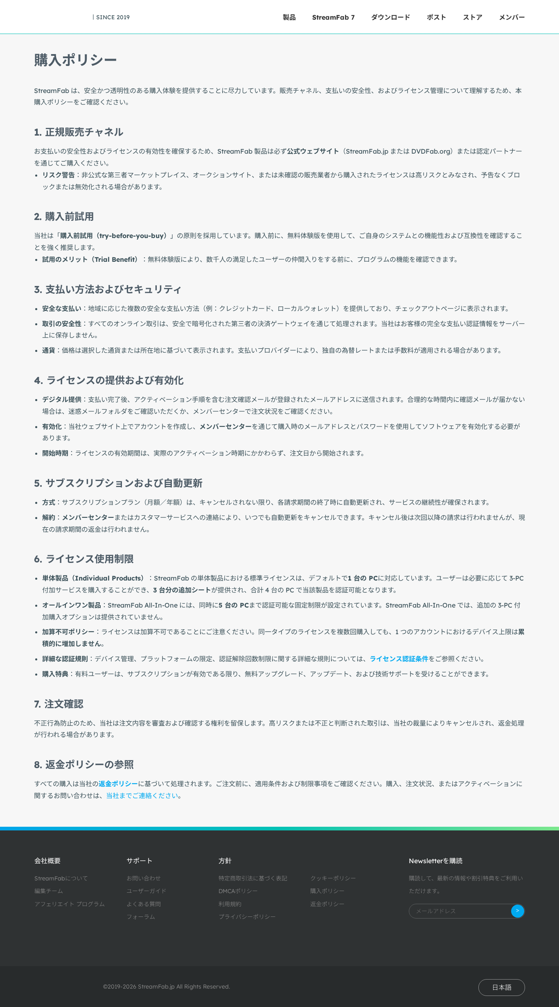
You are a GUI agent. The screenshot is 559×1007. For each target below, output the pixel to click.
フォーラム (140, 917)
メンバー (512, 17)
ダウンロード (390, 17)
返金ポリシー (327, 904)
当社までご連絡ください (142, 796)
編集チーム (48, 891)
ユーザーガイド (146, 891)
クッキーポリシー (333, 878)
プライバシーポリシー (247, 917)
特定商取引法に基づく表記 (253, 878)
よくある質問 (143, 904)
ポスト (436, 17)
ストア (472, 17)
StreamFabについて (61, 878)
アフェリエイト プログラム (69, 904)
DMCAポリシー (238, 891)
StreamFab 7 (333, 17)
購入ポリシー (327, 891)
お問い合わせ (143, 878)
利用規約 (230, 904)
